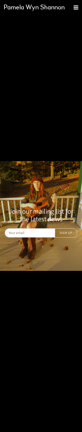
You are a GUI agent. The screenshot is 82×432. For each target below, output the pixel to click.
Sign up (66, 233)
